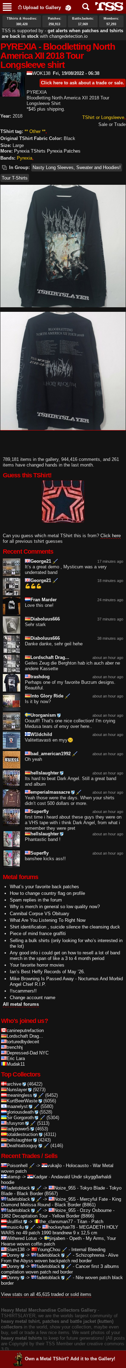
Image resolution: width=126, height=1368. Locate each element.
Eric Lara (16, 1058)
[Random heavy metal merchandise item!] (68, 7)
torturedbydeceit (23, 1041)
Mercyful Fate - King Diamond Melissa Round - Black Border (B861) (61, 1202)
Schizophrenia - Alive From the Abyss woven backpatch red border (59, 1258)
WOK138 (41, 73)
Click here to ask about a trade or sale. (82, 82)
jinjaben (57, 1238)
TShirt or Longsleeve (103, 117)
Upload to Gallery (42, 7)
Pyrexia (24, 158)
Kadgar (40, 1176)
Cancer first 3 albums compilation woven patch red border (60, 1269)
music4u (15, 1227)
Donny (13, 1255)
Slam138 (15, 1249)
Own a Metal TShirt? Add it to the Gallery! (70, 1358)
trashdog (40, 676)
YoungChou (48, 1249)
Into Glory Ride (46, 696)
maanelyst (17, 1106)
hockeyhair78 (61, 1227)
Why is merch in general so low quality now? (55, 906)
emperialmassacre (50, 792)
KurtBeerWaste (22, 1100)
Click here (110, 535)
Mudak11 (16, 1064)
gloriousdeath (20, 1112)
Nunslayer (17, 1089)
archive (14, 1084)
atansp (13, 1176)
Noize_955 (65, 1188)
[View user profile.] (12, 93)
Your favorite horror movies (37, 965)
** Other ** (35, 131)
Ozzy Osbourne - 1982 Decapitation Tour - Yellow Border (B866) (57, 1213)
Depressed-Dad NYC (28, 1052)
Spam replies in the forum (36, 900)
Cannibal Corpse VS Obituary (39, 913)
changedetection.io (68, 36)
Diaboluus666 (45, 619)
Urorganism (43, 715)
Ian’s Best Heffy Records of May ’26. (47, 971)
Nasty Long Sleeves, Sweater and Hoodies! (77, 167)
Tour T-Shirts (15, 178)
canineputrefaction (25, 1030)
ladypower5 (18, 1128)
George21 (40, 561)
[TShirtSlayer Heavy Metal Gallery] (107, 6)
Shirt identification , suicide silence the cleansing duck (65, 926)
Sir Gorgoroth (20, 1117)
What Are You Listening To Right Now (47, 920)
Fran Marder (43, 599)
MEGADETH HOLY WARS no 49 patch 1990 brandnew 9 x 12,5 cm (59, 1230)
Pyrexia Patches (63, 151)
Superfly (39, 811)
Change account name (32, 997)
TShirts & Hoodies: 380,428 (22, 21)
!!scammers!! (23, 991)
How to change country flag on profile (47, 893)
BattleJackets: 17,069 (83, 21)
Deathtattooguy (22, 1145)
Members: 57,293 (111, 21)
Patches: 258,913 (54, 21)
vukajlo (54, 1165)
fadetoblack (18, 1188)
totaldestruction (22, 1134)
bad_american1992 (50, 753)
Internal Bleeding (88, 1249)
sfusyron (15, 1123)
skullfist (14, 1221)
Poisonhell (17, 1165)
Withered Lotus (22, 1238)
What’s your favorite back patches (44, 886)
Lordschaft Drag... (49, 657)
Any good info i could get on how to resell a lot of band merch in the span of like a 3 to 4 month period (65, 955)
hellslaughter (44, 773)
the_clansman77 (56, 1221)
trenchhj (15, 1047)
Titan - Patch (90, 1221)
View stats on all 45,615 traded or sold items (46, 1294)
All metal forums (21, 1004)
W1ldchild (41, 734)
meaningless (19, 1095)
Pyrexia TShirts (30, 151)
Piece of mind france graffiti (38, 933)
